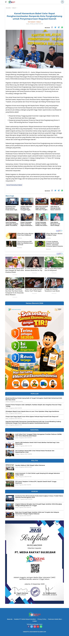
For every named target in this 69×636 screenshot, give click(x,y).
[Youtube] (38, 626)
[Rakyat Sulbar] (11, 2)
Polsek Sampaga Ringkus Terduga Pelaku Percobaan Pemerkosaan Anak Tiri (42, 224)
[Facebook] (28, 626)
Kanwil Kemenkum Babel (14, 185)
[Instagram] (34, 626)
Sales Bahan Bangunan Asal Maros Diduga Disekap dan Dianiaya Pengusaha (56, 224)
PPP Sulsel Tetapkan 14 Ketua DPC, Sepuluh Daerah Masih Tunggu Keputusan (35, 482)
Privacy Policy (42, 619)
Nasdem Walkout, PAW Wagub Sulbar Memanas (30, 465)
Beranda (9, 619)
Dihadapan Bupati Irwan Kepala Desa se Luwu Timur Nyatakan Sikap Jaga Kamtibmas (32, 411)
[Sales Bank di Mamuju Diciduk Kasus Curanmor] (56, 201)
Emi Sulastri (31, 22)
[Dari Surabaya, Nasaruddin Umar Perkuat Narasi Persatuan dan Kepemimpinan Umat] (10, 453)
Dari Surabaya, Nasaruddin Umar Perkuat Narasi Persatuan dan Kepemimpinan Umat (34, 451)
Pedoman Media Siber (55, 619)
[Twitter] (31, 626)
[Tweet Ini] (55, 27)
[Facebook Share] (52, 27)
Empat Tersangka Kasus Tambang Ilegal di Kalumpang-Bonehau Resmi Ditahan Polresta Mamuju (27, 224)
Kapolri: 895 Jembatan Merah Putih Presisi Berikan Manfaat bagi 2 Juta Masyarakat (37, 443)
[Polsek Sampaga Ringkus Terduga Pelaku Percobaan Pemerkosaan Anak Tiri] (42, 217)
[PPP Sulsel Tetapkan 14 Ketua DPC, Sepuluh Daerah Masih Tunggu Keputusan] (10, 484)
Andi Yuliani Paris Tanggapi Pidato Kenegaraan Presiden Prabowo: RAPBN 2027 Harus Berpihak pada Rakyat (38, 435)
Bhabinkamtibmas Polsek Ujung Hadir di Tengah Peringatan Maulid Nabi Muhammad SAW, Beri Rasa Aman (34, 398)
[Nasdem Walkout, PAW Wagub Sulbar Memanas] (10, 467)
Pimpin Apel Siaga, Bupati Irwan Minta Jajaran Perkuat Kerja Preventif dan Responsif (32, 416)
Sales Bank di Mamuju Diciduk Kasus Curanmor (55, 208)
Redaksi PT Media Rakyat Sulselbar (25, 619)
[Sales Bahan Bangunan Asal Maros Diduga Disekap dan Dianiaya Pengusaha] (56, 217)
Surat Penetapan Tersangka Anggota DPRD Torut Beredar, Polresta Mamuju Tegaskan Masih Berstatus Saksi (12, 224)
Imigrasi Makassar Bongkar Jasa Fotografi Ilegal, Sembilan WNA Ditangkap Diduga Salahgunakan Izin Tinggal (26, 208)
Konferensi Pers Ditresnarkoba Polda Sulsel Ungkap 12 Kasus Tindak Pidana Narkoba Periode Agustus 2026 (12, 208)
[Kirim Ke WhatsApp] (62, 27)
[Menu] (6, 2)
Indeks (35, 621)
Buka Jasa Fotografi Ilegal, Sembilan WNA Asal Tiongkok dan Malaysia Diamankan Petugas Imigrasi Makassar (42, 208)
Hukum (39, 22)
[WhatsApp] (41, 626)
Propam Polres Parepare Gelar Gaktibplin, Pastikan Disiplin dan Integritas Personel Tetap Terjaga (33, 405)
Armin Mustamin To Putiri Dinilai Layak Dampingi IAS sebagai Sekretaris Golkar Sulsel (37, 474)
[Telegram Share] (58, 27)
